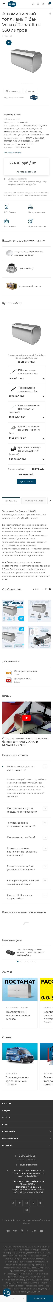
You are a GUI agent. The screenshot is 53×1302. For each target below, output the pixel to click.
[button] (7, 1292)
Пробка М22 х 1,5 (26, 269)
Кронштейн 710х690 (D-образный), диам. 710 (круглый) (25, 451)
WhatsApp (40, 1203)
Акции (6, 1110)
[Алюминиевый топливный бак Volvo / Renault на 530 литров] (26, 60)
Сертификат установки (25, 671)
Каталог (7, 1103)
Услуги (6, 1117)
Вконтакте (13, 1203)
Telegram (20, 1203)
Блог (5, 1124)
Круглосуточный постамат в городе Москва (18, 1015)
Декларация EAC (22, 678)
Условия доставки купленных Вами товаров (17, 1081)
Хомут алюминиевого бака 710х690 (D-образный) (24, 408)
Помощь (7, 1145)
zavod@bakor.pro (28, 1164)
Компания (8, 1131)
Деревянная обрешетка (29, 286)
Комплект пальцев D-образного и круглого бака (24, 430)
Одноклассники (33, 1203)
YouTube (26, 1203)
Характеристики (34, 501)
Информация (10, 1138)
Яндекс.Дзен (26, 1210)
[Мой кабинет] (43, 4)
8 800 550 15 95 (27, 1156)
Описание (11, 501)
